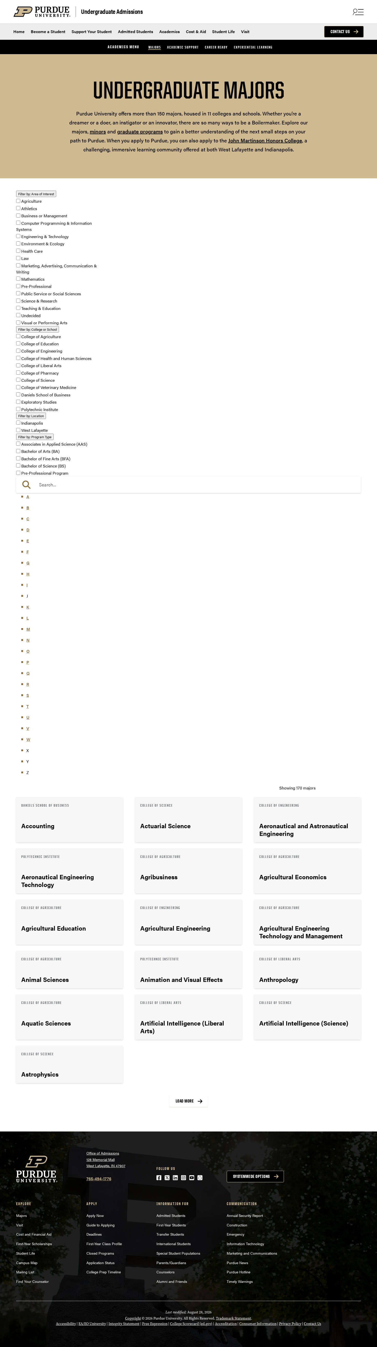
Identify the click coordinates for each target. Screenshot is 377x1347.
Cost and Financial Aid (34, 1234)
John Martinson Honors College (265, 140)
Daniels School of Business (46, 395)
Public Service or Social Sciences (51, 294)
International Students (173, 1243)
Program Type (35, 436)
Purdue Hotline (238, 1271)
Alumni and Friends (171, 1281)
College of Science (38, 380)
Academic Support (183, 47)
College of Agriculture (41, 336)
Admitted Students (135, 31)
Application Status (100, 1262)
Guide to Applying (100, 1224)
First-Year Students (171, 1224)
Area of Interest (36, 193)
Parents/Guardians (171, 1262)
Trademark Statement (233, 1318)
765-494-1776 (98, 1179)
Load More (185, 1101)
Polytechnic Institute (39, 409)
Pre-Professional (36, 286)
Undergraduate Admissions (112, 11)
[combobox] (188, 484)
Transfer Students (170, 1234)
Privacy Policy (290, 1323)
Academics (169, 31)
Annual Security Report (245, 1215)
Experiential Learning (253, 47)
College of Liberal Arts (41, 366)
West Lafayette (34, 430)
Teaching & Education (41, 308)
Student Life (223, 31)
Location (31, 415)
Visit (245, 31)
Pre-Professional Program (44, 473)
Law (25, 258)
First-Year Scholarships (34, 1243)
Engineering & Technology (45, 236)
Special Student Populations (178, 1253)
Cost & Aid (196, 31)
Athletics (29, 208)
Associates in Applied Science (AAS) (54, 444)
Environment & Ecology (42, 244)
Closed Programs (100, 1253)
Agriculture (31, 201)
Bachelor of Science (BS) (43, 466)
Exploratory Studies (39, 402)
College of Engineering (41, 351)
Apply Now (95, 1215)
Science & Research (39, 301)
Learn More (69, 819)
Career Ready (216, 47)
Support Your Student (92, 31)
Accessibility (66, 1323)
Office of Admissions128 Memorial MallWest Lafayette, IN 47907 (105, 1159)
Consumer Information (257, 1323)
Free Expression (154, 1323)
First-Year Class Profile (104, 1243)
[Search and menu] (357, 12)
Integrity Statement (124, 1323)
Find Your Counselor (32, 1281)
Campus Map (26, 1262)
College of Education (40, 344)
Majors (154, 47)
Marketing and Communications (252, 1253)
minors (98, 131)
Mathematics (33, 279)
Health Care (32, 251)
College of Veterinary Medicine (48, 388)
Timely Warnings (240, 1281)
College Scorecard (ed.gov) (191, 1323)
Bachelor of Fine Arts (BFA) (45, 459)
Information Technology (245, 1243)
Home (19, 31)
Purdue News (237, 1262)
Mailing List (25, 1271)
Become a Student (48, 31)
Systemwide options (251, 1176)
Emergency (235, 1234)
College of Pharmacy (40, 373)
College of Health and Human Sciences (56, 358)
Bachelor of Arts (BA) (40, 451)
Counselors (165, 1271)
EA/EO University (92, 1323)
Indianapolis (32, 423)
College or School (37, 329)
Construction (237, 1224)
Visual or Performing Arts (44, 323)
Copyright (133, 1318)
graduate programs (140, 131)
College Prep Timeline (103, 1271)
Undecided (31, 315)
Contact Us (340, 31)
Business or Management (44, 216)
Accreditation (226, 1323)
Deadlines (94, 1234)
